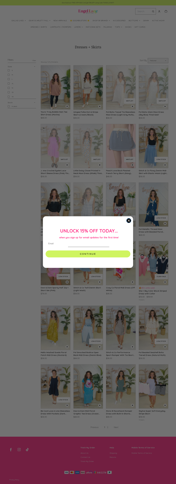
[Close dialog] (129, 220)
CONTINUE (88, 254)
